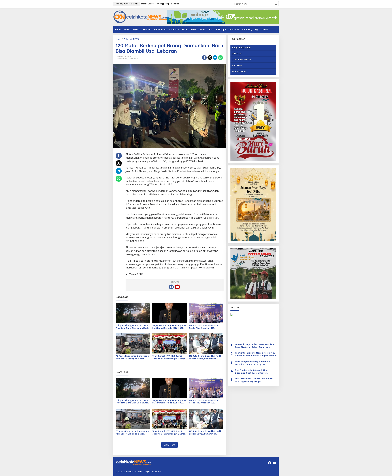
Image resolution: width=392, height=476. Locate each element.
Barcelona (237, 65)
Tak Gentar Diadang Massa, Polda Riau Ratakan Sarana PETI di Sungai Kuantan (255, 354)
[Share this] (204, 57)
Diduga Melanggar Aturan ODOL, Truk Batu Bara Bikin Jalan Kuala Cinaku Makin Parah (132, 326)
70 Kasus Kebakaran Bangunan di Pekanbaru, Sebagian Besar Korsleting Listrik (133, 357)
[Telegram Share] (215, 57)
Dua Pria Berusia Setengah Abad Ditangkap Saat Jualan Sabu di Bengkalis (251, 371)
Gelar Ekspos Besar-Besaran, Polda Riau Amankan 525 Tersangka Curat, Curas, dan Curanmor (204, 326)
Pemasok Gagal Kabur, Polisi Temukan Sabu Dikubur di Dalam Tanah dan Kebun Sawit (254, 345)
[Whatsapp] (220, 57)
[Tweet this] (209, 57)
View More (169, 444)
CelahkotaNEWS (122, 59)
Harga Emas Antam (241, 47)
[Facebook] (171, 287)
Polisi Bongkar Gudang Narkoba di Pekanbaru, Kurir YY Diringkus (252, 362)
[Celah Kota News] (140, 16)
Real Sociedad (239, 71)
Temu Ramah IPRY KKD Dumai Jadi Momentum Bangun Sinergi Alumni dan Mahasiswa (168, 357)
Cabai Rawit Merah (241, 59)
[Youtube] (177, 287)
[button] (276, 3)
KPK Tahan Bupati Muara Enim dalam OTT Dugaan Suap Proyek (254, 380)
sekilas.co (236, 53)
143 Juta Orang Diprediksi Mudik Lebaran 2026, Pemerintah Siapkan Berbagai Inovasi (205, 357)
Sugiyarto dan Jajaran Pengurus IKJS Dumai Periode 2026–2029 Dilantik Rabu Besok (169, 326)
